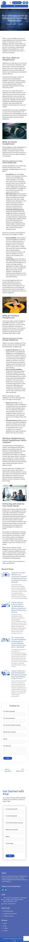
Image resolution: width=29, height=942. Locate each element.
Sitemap (20, 938)
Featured (20, 24)
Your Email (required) (9, 718)
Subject (5, 739)
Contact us (5, 561)
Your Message (7, 746)
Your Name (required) (9, 711)
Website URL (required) (9, 732)
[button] (10, 2)
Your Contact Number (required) (11, 725)
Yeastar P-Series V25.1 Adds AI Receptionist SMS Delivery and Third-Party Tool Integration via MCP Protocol (19, 674)
